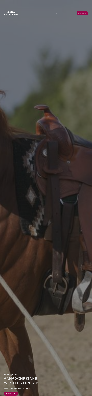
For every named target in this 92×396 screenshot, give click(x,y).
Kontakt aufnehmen (11, 393)
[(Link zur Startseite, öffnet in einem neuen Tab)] (11, 13)
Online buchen (82, 13)
